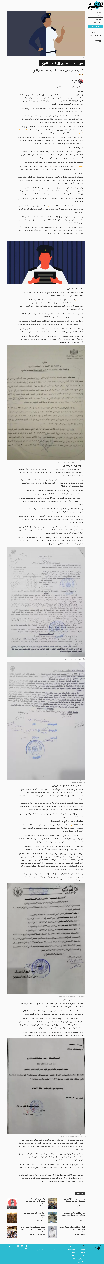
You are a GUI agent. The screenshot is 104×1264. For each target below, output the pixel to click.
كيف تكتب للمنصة (96, 32)
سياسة (80, 74)
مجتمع (83, 1252)
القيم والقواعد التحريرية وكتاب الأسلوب (95, 36)
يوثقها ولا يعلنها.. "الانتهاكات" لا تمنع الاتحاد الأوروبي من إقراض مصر (29, 1199)
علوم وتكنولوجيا (81, 1259)
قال (72, 825)
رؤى (84, 1256)
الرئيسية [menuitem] (99, 12)
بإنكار (52, 166)
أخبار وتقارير (72, 1246)
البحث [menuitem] (99, 16)
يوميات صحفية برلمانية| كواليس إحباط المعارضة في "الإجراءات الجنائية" (68, 1199)
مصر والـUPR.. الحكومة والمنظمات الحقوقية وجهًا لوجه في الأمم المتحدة (68, 1213)
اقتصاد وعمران (71, 1249)
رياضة (73, 1256)
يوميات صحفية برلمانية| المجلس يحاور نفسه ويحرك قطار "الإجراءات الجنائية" (27, 1227)
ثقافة (73, 1252)
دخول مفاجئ (81, 1262)
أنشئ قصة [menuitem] (98, 19)
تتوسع (77, 300)
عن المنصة (52, 1247)
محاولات (80, 166)
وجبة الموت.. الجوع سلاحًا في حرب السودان (35, 1213)
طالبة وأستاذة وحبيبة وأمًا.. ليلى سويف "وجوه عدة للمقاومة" (70, 1227)
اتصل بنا (53, 1253)
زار (48, 206)
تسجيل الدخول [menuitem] (97, 23)
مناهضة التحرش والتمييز (97, 40)
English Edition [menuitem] (95, 26)
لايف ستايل (72, 1259)
